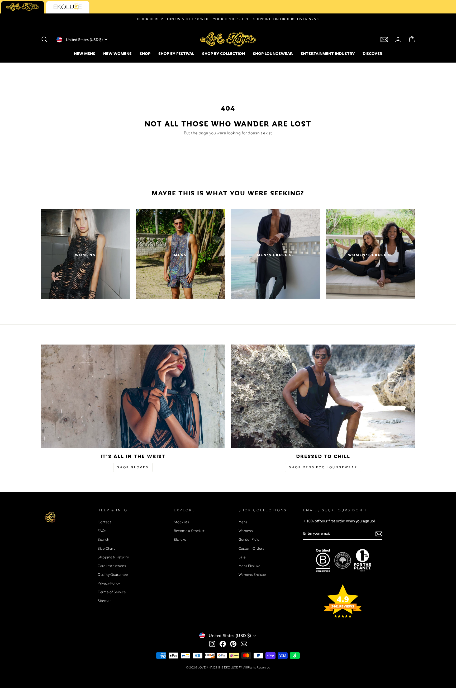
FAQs (102, 531)
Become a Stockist (189, 531)
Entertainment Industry (328, 53)
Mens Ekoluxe (249, 566)
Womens (246, 531)
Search (103, 539)
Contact (104, 522)
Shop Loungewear (273, 53)
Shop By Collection (223, 53)
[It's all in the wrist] (133, 396)
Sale (242, 557)
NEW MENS (84, 53)
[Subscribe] (379, 533)
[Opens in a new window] (212, 643)
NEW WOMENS (117, 53)
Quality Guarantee (113, 574)
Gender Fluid (249, 539)
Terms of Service (112, 592)
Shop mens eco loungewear (323, 467)
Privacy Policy (109, 583)
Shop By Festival (176, 53)
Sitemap (105, 601)
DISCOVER (372, 53)
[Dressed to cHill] (323, 396)
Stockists (181, 522)
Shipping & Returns (113, 557)
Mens (243, 522)
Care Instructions (112, 566)
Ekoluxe (180, 539)
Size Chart (106, 548)
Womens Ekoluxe (252, 574)
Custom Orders (251, 548)
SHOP (145, 53)
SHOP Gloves (133, 467)
